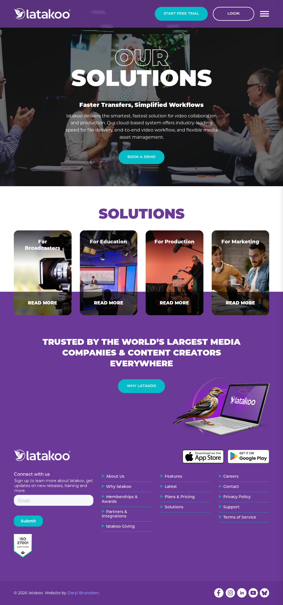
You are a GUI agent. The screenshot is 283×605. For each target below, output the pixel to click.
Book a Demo (141, 157)
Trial (181, 13)
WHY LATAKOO (141, 386)
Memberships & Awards (120, 499)
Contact (231, 487)
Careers (231, 477)
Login (233, 13)
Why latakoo (118, 487)
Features (173, 477)
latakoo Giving (120, 527)
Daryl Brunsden (83, 593)
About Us (115, 477)
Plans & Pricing (180, 497)
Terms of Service (239, 517)
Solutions (174, 507)
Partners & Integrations (114, 514)
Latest (171, 487)
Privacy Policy (237, 497)
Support (231, 507)
